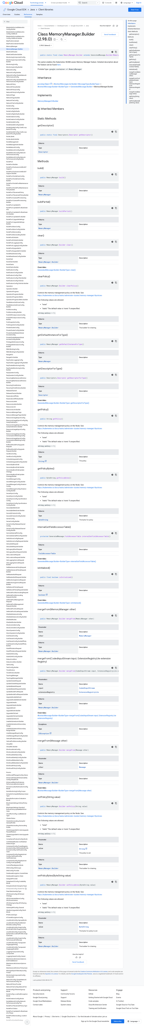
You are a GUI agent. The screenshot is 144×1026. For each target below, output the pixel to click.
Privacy (47, 1016)
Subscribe (118, 1021)
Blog (117, 994)
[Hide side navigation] (27, 1022)
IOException (43, 733)
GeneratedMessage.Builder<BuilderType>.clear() (57, 270)
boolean (41, 595)
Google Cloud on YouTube (125, 1005)
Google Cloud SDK (16, 9)
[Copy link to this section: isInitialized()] (52, 568)
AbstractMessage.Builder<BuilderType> (53, 87)
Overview (6, 14)
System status (66, 1005)
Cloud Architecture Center (98, 1005)
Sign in (138, 3)
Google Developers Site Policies (81, 974)
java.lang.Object (44, 84)
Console (108, 3)
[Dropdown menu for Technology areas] (46, 2)
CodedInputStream (87, 688)
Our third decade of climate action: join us (92, 1016)
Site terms (56, 1016)
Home (40, 26)
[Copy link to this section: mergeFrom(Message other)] (69, 741)
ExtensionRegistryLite (89, 692)
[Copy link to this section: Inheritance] (53, 78)
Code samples (94, 1001)
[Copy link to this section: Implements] (54, 95)
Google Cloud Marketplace (42, 1001)
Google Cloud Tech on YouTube (127, 1008)
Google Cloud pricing (40, 997)
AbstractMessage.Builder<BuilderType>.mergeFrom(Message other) (64, 791)
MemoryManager (44, 195)
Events (118, 997)
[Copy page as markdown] (62, 39)
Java (32, 9)
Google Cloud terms (69, 1016)
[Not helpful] (117, 25)
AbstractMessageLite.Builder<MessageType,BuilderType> (77, 84)
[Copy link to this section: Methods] (51, 161)
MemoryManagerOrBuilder (48, 101)
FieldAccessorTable (47, 553)
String (41, 461)
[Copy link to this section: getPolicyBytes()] (56, 468)
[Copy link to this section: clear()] (46, 235)
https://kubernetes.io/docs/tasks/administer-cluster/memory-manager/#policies (70, 295)
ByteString (43, 520)
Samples (39, 14)
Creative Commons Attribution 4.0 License (94, 971)
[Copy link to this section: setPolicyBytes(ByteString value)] (73, 875)
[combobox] (88, 3)
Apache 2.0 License (51, 974)
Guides (17, 14)
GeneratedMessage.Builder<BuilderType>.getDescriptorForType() (63, 403)
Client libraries (45, 9)
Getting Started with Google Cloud (100, 997)
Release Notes (66, 1001)
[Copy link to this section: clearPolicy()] (52, 276)
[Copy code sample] (116, 52)
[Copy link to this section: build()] (46, 168)
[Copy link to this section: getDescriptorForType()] (64, 368)
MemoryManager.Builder (48, 262)
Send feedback (110, 34)
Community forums (68, 994)
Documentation (49, 26)
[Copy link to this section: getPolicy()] (50, 409)
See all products (38, 994)
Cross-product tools (59, 3)
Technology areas (37, 3)
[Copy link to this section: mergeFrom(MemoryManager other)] (78, 609)
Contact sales (38, 1005)
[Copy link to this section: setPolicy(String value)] (62, 797)
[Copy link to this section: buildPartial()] (52, 202)
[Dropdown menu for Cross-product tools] (69, 2)
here (59, 65)
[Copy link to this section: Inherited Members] (66, 109)
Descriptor (43, 152)
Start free (135, 10)
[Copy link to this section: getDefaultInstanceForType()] (70, 335)
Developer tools (62, 26)
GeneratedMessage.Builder (81, 87)
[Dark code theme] (112, 52)
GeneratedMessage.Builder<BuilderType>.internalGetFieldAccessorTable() (67, 561)
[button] (78, 109)
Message (82, 767)
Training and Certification (97, 1008)
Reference (28, 14)
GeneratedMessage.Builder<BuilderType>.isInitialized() (59, 603)
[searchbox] (15, 21)
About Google (38, 1016)
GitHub (91, 994)
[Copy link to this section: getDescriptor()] (56, 125)
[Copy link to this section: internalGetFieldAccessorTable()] (73, 527)
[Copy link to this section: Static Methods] (59, 119)
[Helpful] (113, 25)
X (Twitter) (120, 1001)
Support (63, 997)
